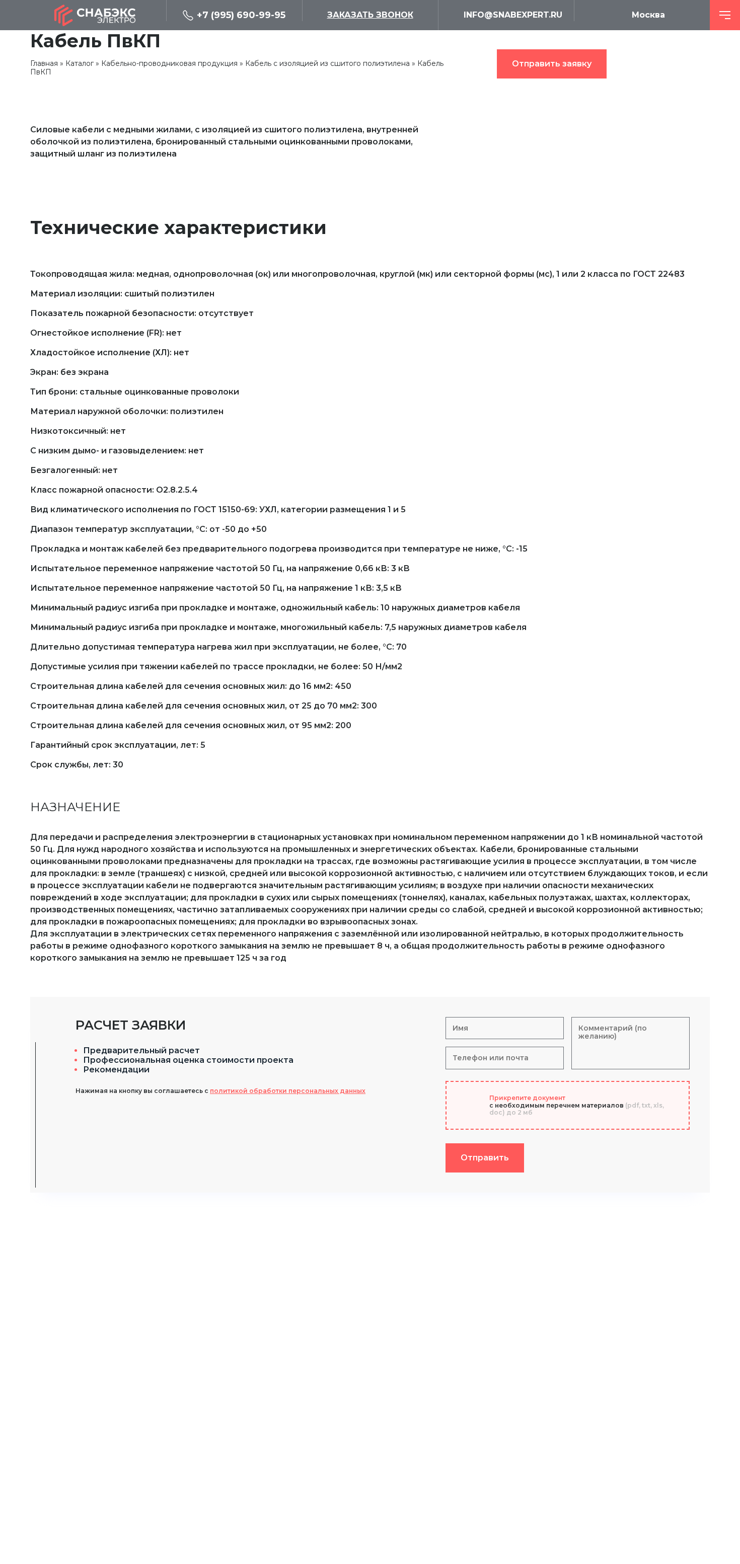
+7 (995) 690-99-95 (241, 15)
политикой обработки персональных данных (287, 1090)
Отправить (485, 1157)
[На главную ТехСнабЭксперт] (98, 15)
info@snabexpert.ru (513, 15)
